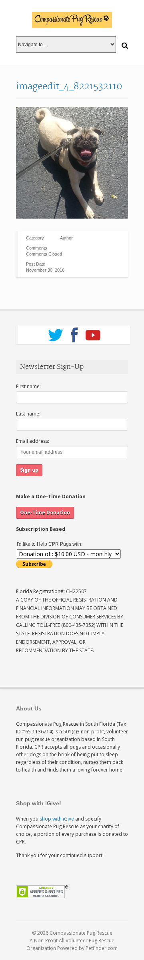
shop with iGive (57, 818)
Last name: (28, 413)
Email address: (32, 441)
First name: (28, 386)
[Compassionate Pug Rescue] (72, 20)
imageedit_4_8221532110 (69, 86)
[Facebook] (74, 332)
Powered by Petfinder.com (87, 948)
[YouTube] (93, 332)
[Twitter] (55, 332)
